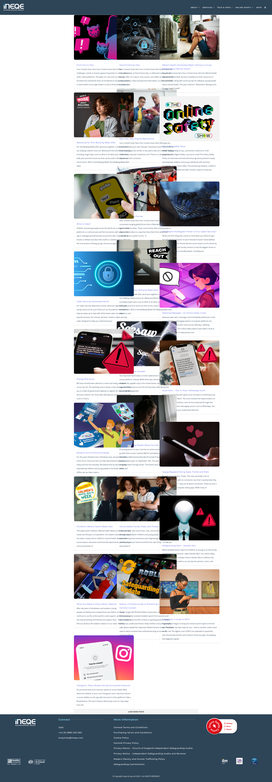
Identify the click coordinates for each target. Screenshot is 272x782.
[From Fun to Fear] (104, 37)
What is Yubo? (84, 224)
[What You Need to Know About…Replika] (104, 576)
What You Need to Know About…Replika (96, 604)
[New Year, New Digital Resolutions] (147, 111)
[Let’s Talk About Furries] (147, 188)
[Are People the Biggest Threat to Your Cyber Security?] (189, 204)
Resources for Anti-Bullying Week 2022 (138, 290)
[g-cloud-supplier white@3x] (37, 760)
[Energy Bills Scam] (104, 351)
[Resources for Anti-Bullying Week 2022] (147, 262)
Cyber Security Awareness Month (93, 301)
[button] (265, 7)
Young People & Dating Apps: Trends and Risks (185, 472)
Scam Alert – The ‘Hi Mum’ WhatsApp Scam (183, 390)
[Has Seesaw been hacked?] (147, 343)
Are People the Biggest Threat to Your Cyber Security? (189, 231)
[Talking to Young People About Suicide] (147, 417)
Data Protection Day (129, 65)
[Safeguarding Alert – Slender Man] (189, 518)
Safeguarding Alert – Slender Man (179, 545)
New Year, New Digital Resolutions (136, 139)
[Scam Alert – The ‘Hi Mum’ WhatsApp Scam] (189, 362)
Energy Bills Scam (86, 379)
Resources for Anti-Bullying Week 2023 (96, 142)
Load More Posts (136, 712)
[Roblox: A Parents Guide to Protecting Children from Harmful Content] (147, 576)
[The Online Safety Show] (189, 118)
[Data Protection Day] (147, 37)
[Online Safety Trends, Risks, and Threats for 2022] (147, 498)
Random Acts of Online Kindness (93, 453)
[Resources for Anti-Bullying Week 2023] (104, 115)
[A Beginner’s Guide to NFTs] (189, 591)
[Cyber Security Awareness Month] (104, 273)
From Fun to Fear (85, 65)
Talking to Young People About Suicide (139, 445)
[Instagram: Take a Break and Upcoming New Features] (104, 657)
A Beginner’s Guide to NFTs (176, 619)
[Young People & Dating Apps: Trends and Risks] (189, 444)
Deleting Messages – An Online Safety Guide (184, 313)
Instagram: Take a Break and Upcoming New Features (103, 685)
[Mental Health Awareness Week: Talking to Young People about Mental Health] (189, 37)
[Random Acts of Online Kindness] (104, 425)
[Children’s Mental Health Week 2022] (104, 498)
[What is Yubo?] (104, 196)
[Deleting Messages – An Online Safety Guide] (189, 285)
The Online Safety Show (174, 146)
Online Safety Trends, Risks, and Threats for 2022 (143, 526)
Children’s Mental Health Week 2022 (95, 526)
